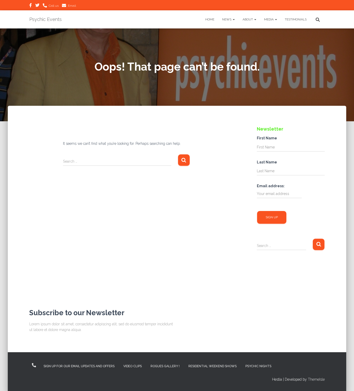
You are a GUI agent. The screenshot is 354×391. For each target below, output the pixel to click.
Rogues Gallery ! (165, 366)
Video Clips (132, 366)
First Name (267, 138)
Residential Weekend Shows (212, 366)
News (227, 19)
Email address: (271, 186)
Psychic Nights (258, 366)
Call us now (34, 365)
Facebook (30, 6)
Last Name (267, 162)
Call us (54, 5)
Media (269, 19)
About (248, 19)
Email (72, 5)
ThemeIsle (316, 379)
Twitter (37, 6)
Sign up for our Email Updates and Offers (79, 366)
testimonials (296, 19)
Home (209, 19)
